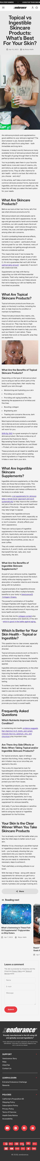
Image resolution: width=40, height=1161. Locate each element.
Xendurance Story (9, 1058)
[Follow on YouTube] (7, 1128)
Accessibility (7, 1119)
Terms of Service (9, 1112)
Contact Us (6, 1068)
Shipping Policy (8, 1102)
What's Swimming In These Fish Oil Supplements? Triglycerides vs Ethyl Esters (16, 930)
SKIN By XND (7, 433)
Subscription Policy (10, 1105)
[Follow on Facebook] (24, 1128)
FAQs (4, 1062)
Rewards (5, 1085)
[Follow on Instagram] (16, 1128)
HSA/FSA (6, 1065)
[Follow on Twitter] (33, 1128)
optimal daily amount (10, 265)
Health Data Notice (10, 1115)
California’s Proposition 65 (13, 1099)
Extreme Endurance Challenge (14, 1082)
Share (21, 891)
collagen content (25, 616)
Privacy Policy (17, 971)
